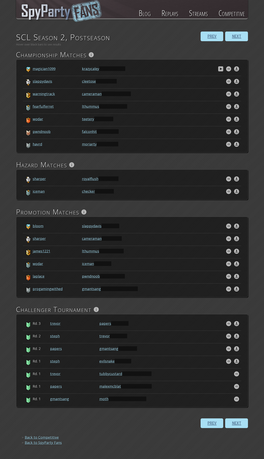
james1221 (41, 251)
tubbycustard (110, 373)
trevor (55, 323)
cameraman (92, 93)
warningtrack (44, 93)
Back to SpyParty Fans (43, 442)
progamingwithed (48, 288)
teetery (88, 119)
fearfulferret (43, 106)
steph (55, 336)
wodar (38, 119)
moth (103, 399)
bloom (38, 226)
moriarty (89, 144)
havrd (37, 144)
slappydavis (42, 81)
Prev (211, 36)
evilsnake (107, 361)
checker (88, 191)
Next (236, 36)
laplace (38, 276)
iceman (39, 191)
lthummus (90, 106)
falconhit (89, 131)
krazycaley (90, 68)
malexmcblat (110, 386)
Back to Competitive (42, 437)
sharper (39, 178)
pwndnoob (42, 131)
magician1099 (44, 68)
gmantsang (91, 288)
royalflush (90, 178)
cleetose (89, 81)
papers (105, 323)
